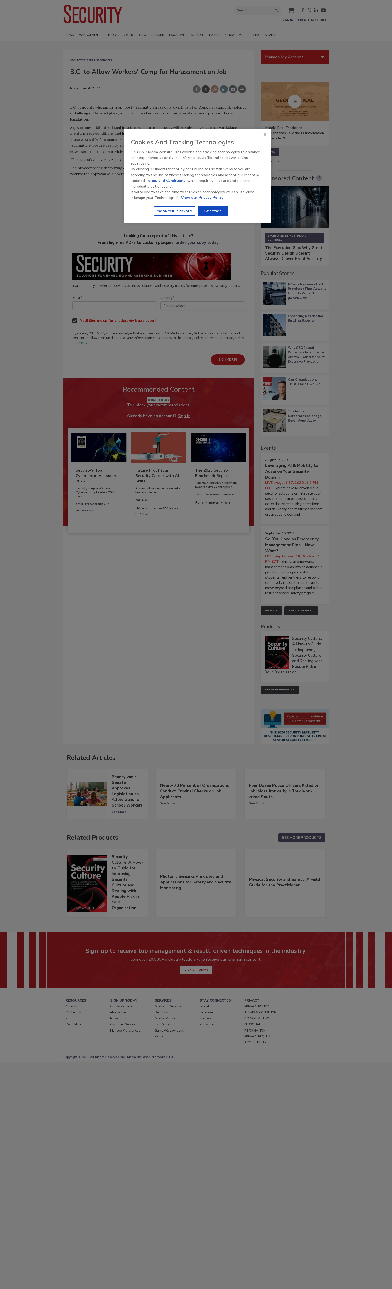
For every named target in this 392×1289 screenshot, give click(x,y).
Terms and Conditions (165, 180)
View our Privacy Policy (202, 197)
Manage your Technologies (175, 211)
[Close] (265, 134)
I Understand (212, 211)
